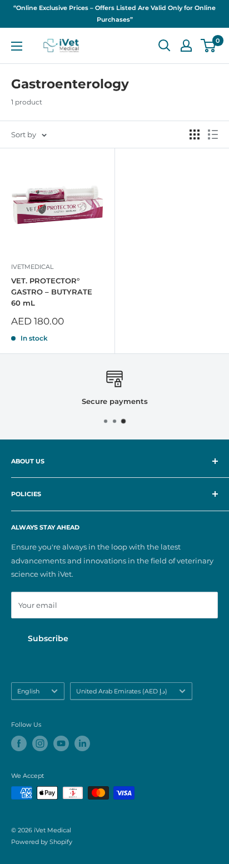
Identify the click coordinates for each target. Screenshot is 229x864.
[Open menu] (16, 46)
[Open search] (164, 45)
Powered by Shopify (41, 842)
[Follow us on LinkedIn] (82, 743)
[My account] (186, 45)
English (28, 691)
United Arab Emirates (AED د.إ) (121, 691)
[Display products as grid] (195, 134)
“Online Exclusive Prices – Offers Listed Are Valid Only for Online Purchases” (114, 13)
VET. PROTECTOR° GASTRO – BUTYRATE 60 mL (51, 291)
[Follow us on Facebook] (19, 743)
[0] (209, 45)
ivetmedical (32, 267)
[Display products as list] (213, 134)
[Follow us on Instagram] (40, 743)
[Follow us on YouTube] (61, 743)
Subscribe (48, 638)
